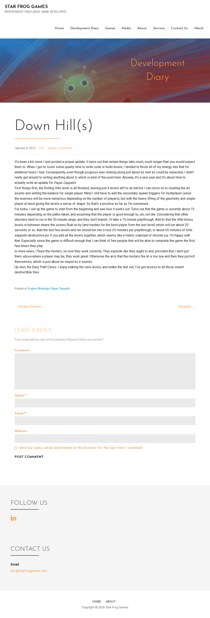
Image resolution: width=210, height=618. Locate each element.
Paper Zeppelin (60, 288)
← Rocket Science (28, 306)
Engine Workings (38, 288)
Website (21, 431)
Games (110, 28)
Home (59, 28)
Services (159, 28)
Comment (22, 350)
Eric (41, 148)
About (141, 28)
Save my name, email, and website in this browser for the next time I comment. (81, 448)
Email (20, 413)
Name (20, 395)
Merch (198, 28)
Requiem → (187, 306)
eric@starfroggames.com (29, 571)
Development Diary (84, 28)
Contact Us (179, 28)
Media (126, 28)
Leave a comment (60, 148)
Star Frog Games (26, 7)
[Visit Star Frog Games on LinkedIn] (13, 518)
